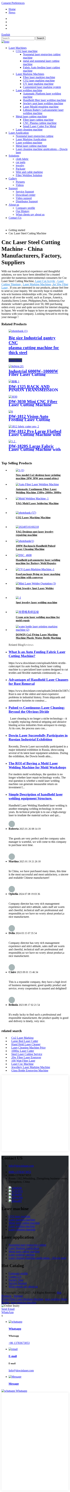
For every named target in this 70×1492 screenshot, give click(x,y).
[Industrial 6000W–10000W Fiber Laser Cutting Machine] (16, 366)
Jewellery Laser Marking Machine (30, 1067)
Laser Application (19, 132)
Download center (25, 194)
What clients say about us (30, 214)
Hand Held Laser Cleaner (25, 1044)
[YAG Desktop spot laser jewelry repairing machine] (27, 526)
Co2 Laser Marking (22, 1037)
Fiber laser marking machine (39, 77)
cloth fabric (22, 158)
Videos (20, 185)
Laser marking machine (22, 1219)
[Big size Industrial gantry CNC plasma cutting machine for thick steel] (18, 331)
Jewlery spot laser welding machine (43, 103)
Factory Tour (16, 1279)
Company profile (25, 207)
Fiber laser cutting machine (38, 119)
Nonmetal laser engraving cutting (34, 136)
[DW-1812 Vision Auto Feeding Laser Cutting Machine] (11, 411)
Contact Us (15, 217)
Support (13, 188)
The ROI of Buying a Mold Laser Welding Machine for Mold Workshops (37, 765)
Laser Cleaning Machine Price (28, 1047)
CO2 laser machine (27, 51)
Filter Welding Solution (29, 175)
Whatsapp (21, 1390)
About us (14, 204)
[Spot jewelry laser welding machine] (18, 597)
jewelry (20, 165)
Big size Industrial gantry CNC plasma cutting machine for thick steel (34, 345)
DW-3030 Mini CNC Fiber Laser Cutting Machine (33, 403)
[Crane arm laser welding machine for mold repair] (27, 611)
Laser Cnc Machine (22, 1063)
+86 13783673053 (19, 1342)
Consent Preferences (13, 3)
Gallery (13, 178)
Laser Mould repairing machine (41, 106)
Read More (15, 360)
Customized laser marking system (42, 87)
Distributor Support (27, 201)
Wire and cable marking (29, 172)
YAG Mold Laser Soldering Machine (37, 503)
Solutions (14, 155)
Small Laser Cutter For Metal (39, 126)
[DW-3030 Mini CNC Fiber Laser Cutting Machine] (13, 396)
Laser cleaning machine (29, 129)
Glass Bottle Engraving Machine (29, 1070)
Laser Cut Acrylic (45, 281)
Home (12, 9)
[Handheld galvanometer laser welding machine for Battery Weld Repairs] (24, 555)
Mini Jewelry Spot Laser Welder (35, 588)
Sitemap (18, 1295)
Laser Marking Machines (30, 74)
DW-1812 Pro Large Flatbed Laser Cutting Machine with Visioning (35, 434)
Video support (24, 198)
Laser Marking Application (31, 139)
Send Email (8, 1308)
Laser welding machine (29, 90)
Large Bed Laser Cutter (24, 1041)
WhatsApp (7, 1312)
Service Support (25, 191)
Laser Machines (18, 47)
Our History (22, 211)
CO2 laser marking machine (39, 80)
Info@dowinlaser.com (21, 1165)
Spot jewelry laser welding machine (36, 602)
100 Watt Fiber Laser (23, 1060)
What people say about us (23, 1286)
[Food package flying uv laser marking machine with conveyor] (35, 569)
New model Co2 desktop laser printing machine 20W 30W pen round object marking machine (38, 478)
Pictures (20, 181)
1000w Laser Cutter (22, 1050)
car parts (20, 162)
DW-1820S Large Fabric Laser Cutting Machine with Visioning (35, 449)
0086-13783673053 (20, 1171)
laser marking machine (23, 1302)
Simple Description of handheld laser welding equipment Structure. (36, 796)
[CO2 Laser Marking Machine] (26, 512)
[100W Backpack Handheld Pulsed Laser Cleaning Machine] (25, 541)
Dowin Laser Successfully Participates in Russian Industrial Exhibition (38, 737)
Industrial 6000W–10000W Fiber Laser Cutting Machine (33, 374)
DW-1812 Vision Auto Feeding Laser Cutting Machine (29, 419)
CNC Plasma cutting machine (40, 123)
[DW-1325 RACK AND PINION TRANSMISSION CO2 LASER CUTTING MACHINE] (14, 381)
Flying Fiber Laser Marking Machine (22, 1299)
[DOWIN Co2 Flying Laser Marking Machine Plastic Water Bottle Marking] (38, 629)
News (12, 12)
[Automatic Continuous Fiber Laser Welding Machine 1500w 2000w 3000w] (37, 484)
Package (20, 168)
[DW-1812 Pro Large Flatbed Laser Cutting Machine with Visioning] (24, 426)
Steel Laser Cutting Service (26, 1054)
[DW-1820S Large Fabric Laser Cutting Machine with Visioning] (13, 441)
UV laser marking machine (38, 83)
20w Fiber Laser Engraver (26, 1057)
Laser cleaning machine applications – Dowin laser (37, 1257)
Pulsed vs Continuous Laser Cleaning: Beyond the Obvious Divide (37, 710)
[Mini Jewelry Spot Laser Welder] (36, 583)
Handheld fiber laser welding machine (44, 100)
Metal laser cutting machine (31, 116)
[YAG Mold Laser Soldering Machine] (32, 498)
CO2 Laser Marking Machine (33, 517)
